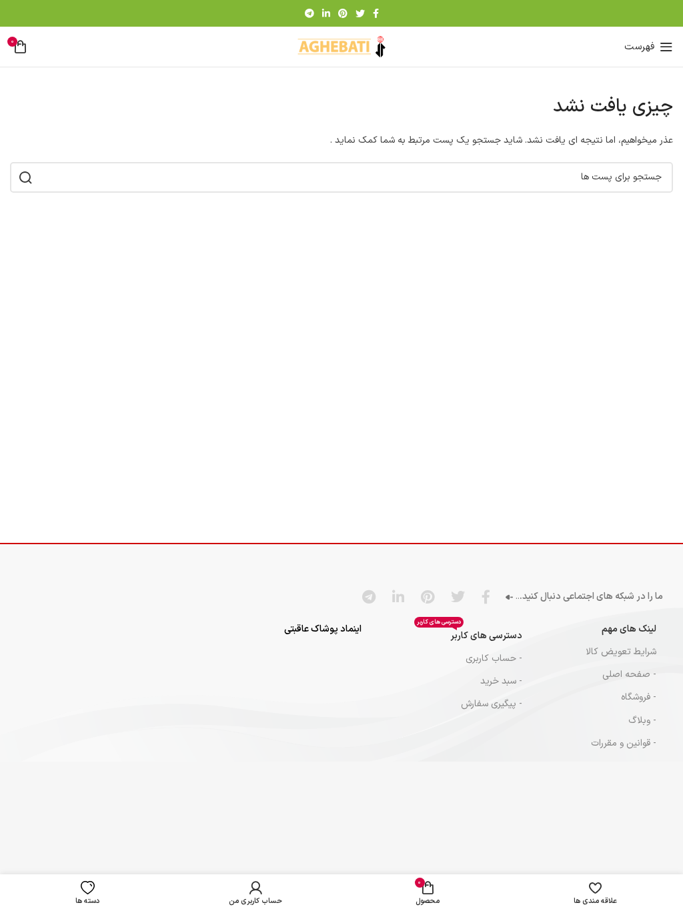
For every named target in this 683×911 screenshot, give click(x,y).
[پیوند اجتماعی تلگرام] (309, 13)
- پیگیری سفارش (491, 704)
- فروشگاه (638, 697)
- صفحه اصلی (629, 675)
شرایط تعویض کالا (621, 652)
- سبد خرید (501, 681)
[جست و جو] (25, 177)
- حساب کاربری (494, 659)
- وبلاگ (642, 721)
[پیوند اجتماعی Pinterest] (343, 13)
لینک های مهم (629, 629)
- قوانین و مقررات (623, 743)
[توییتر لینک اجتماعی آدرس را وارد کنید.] (360, 13)
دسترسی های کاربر (469, 634)
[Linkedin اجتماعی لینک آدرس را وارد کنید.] (326, 13)
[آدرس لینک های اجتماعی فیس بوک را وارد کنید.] (376, 13)
